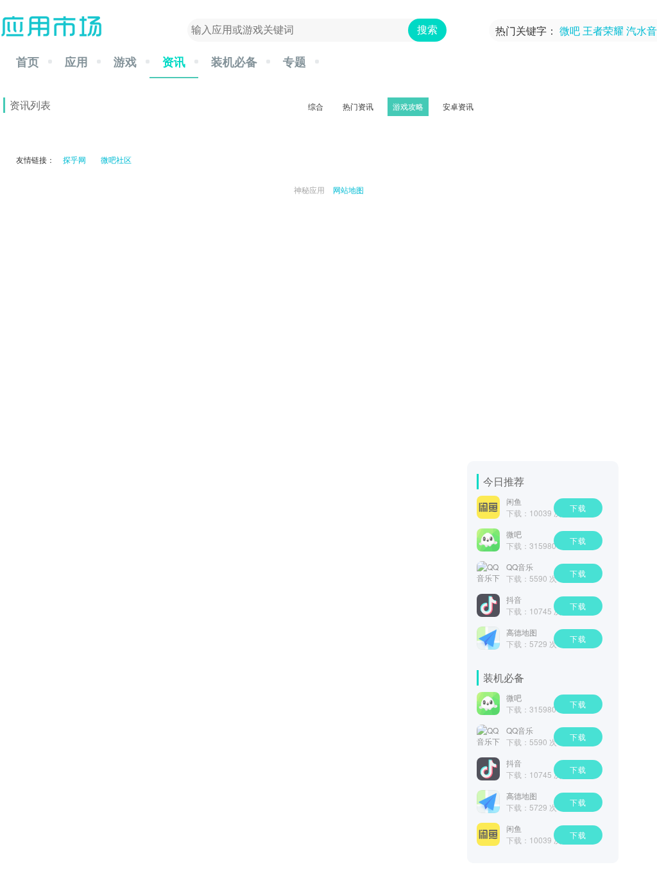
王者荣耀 (603, 30)
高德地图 (521, 632)
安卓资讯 (458, 106)
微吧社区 (116, 159)
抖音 (514, 599)
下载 (578, 507)
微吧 (569, 30)
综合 (315, 106)
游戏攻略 (408, 106)
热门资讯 (358, 106)
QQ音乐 (519, 566)
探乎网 (74, 159)
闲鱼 (514, 501)
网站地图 (348, 189)
